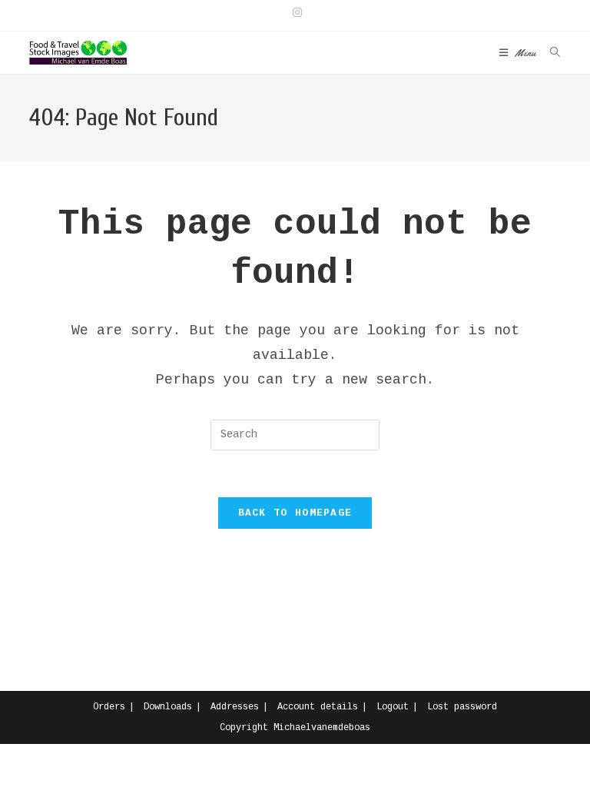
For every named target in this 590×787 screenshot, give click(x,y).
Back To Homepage (295, 513)
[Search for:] (550, 52)
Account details (317, 707)
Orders (109, 707)
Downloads (168, 707)
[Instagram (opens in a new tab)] (295, 13)
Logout (392, 707)
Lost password (462, 707)
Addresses (234, 707)
